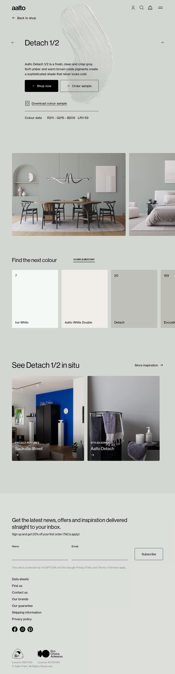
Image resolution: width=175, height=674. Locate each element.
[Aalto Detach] (124, 418)
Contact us (20, 592)
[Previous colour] (12, 42)
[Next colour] (162, 42)
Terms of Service (108, 567)
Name (16, 546)
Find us (17, 586)
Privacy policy (22, 619)
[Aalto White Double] (85, 299)
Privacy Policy (84, 567)
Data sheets (20, 579)
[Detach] (134, 299)
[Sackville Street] (48, 418)
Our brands (20, 599)
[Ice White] (35, 299)
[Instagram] (22, 629)
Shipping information (26, 612)
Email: (75, 546)
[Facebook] (15, 629)
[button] (79, 86)
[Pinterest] (30, 629)
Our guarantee (22, 606)
